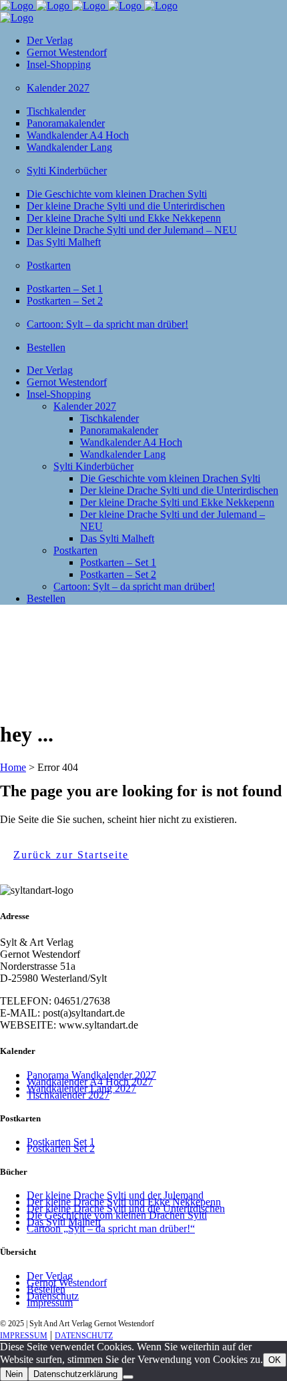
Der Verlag (50, 1276)
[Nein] (128, 1377)
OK (274, 1360)
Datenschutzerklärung (75, 1374)
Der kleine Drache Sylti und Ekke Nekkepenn (124, 1201)
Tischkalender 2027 (68, 1095)
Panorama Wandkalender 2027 (91, 1075)
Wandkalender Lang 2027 (81, 1088)
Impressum (50, 1302)
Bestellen (46, 1289)
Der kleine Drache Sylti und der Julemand (115, 1195)
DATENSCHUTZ (84, 1335)
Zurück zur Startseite (71, 854)
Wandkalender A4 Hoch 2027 (90, 1081)
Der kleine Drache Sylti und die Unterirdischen (126, 1208)
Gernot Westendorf (67, 1282)
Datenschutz (53, 1296)
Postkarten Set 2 (61, 1148)
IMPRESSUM (23, 1335)
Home (13, 767)
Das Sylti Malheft (64, 1221)
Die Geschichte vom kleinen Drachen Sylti (117, 1215)
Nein (14, 1374)
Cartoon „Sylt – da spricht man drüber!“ (111, 1228)
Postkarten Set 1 (61, 1141)
